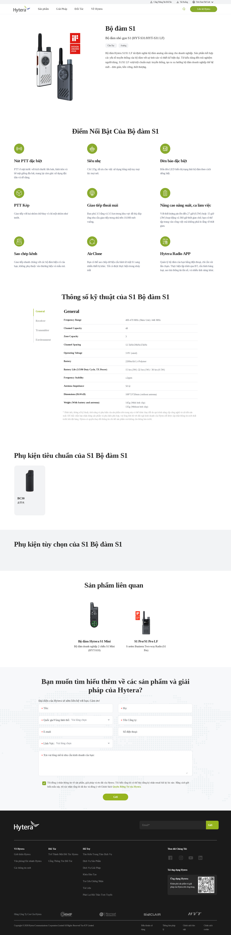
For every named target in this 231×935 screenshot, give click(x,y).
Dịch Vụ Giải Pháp (92, 868)
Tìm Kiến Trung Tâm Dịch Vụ (97, 854)
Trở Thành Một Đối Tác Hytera (63, 854)
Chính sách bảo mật (189, 927)
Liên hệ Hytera (203, 9)
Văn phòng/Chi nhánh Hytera (27, 861)
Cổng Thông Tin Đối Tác (60, 861)
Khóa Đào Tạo (90, 874)
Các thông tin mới (22, 868)
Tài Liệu (87, 888)
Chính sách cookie (208, 927)
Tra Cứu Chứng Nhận (93, 881)
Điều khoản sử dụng (147, 927)
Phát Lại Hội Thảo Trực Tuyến (97, 895)
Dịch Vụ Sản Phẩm (92, 861)
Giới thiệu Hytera (22, 854)
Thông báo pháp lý (169, 927)
